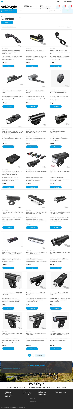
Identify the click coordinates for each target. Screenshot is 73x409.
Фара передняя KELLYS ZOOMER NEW (36, 171)
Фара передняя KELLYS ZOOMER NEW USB (60, 253)
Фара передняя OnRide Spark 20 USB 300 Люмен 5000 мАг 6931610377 (12, 253)
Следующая (39, 355)
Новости (33, 387)
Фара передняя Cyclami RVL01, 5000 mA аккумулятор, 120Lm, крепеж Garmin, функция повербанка (12, 173)
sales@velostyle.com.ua (60, 392)
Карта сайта (9, 387)
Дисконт (58, 387)
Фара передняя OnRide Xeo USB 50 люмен (11, 91)
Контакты (64, 387)
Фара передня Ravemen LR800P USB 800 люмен (12, 334)
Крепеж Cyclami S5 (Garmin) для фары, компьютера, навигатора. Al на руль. (60, 52)
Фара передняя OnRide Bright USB (35, 50)
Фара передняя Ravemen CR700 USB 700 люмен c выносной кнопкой (59, 334)
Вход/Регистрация (68, 1)
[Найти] (45, 11)
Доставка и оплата (40, 387)
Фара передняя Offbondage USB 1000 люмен (12, 213)
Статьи (28, 387)
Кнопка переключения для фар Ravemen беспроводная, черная (58, 91)
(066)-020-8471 (42, 394)
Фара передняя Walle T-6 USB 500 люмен (35, 91)
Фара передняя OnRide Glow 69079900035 (57, 132)
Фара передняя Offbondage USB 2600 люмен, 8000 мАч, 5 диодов (36, 253)
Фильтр (7, 22)
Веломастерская (21, 387)
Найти (67, 11)
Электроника (10, 16)
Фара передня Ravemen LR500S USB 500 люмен (12, 293)
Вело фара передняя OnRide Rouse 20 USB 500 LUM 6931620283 (60, 213)
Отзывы (48, 387)
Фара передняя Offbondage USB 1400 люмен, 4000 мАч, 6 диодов (36, 213)
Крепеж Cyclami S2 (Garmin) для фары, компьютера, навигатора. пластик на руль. (11, 52)
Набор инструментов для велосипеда (11, 368)
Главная (3, 16)
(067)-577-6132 (42, 392)
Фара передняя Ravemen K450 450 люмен (35, 293)
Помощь (53, 387)
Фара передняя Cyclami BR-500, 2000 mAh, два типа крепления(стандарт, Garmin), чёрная (12, 133)
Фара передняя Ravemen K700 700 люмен (59, 293)
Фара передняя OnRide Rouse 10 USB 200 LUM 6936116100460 (36, 132)
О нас (15, 387)
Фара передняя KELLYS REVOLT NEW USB (59, 172)
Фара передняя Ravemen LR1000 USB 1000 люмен (36, 334)
